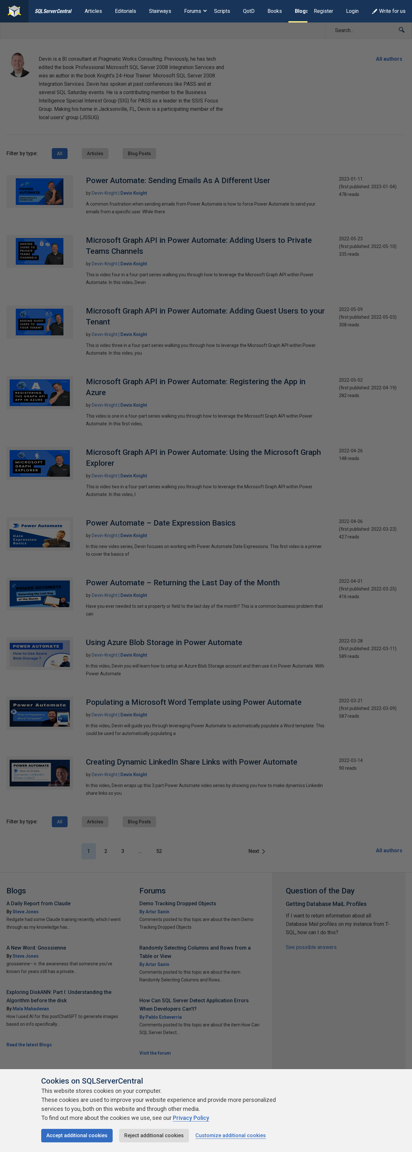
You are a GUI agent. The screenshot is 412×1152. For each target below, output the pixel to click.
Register (323, 11)
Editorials (125, 11)
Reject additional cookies (154, 1135)
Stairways (160, 11)
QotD (249, 11)
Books (274, 11)
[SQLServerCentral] (14, 11)
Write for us (392, 11)
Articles (93, 11)
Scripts (222, 11)
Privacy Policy (191, 1117)
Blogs (302, 11)
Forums (192, 11)
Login (352, 11)
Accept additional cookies (77, 1135)
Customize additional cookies (230, 1135)
